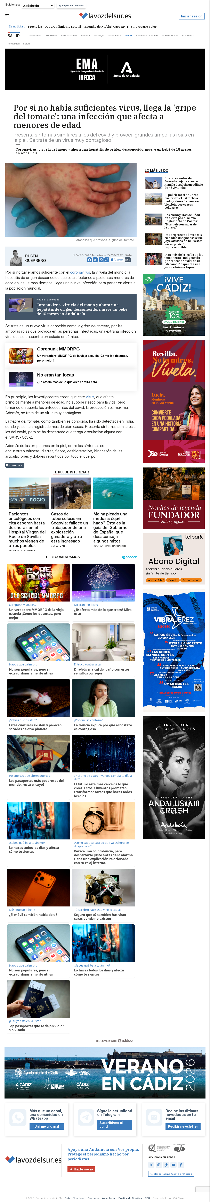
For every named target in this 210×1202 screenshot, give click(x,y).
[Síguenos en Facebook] (181, 1165)
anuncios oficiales (147, 35)
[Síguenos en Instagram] (159, 1165)
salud (128, 35)
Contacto (93, 1198)
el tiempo (188, 35)
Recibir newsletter (183, 1126)
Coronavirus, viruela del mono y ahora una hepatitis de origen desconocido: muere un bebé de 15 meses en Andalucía (104, 151)
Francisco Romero (22, 550)
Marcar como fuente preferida (173, 1173)
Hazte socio (83, 1169)
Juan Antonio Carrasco (109, 545)
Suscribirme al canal (111, 1125)
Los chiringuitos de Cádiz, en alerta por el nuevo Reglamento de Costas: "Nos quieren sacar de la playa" (182, 221)
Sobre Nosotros (74, 1198)
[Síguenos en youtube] (173, 1165)
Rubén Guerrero (35, 258)
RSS (147, 1198)
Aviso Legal (108, 1198)
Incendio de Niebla (97, 26)
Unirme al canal (46, 1126)
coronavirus (80, 272)
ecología (99, 35)
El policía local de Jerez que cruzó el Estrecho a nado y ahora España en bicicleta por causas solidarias (181, 201)
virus (89, 397)
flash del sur (170, 35)
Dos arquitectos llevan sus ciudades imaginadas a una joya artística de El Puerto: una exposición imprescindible (183, 241)
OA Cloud (179, 1198)
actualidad (14, 43)
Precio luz (35, 26)
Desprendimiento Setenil (63, 26)
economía (35, 35)
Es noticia (16, 26)
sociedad (51, 35)
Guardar (119, 259)
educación (114, 35)
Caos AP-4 (120, 26)
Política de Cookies (130, 1198)
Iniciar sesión (191, 16)
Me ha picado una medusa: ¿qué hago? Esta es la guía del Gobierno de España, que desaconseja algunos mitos (110, 527)
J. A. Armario (59, 545)
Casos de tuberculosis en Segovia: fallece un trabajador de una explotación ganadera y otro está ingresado (69, 527)
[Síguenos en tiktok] (166, 1165)
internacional (69, 35)
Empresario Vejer (143, 26)
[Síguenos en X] (151, 1165)
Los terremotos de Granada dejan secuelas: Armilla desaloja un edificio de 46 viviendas (183, 183)
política (85, 35)
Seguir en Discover (73, 5)
